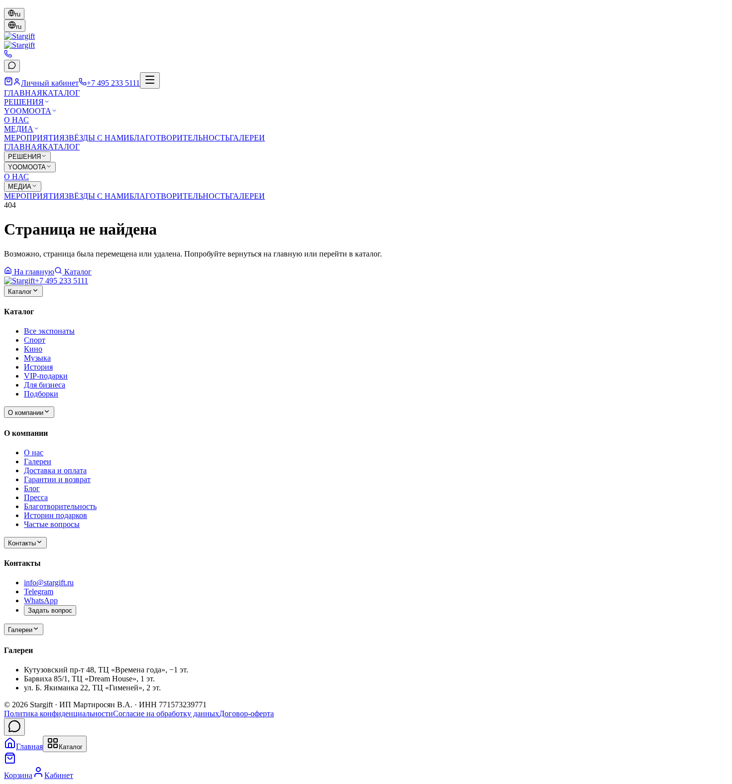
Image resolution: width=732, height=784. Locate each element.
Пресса (36, 497)
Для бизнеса (44, 385)
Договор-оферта (246, 713)
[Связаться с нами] (14, 727)
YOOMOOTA (27, 111)
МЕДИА (18, 129)
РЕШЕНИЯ (24, 102)
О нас (33, 452)
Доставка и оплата (55, 470)
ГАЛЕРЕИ (247, 137)
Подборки (41, 394)
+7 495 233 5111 (61, 280)
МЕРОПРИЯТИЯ (34, 137)
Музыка (37, 358)
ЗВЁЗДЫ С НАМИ (97, 137)
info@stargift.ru (49, 582)
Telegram (38, 591)
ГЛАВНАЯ (23, 93)
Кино (33, 349)
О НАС (16, 120)
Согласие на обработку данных (166, 713)
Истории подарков (55, 515)
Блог (32, 488)
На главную (34, 271)
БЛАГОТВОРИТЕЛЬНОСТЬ (179, 137)
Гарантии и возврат (57, 479)
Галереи (37, 461)
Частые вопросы (52, 524)
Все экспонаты (49, 331)
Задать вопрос (50, 610)
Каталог (78, 271)
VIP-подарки (46, 376)
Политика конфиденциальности (58, 713)
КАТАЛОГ (61, 93)
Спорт (34, 340)
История (38, 367)
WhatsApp (41, 600)
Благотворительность (60, 506)
